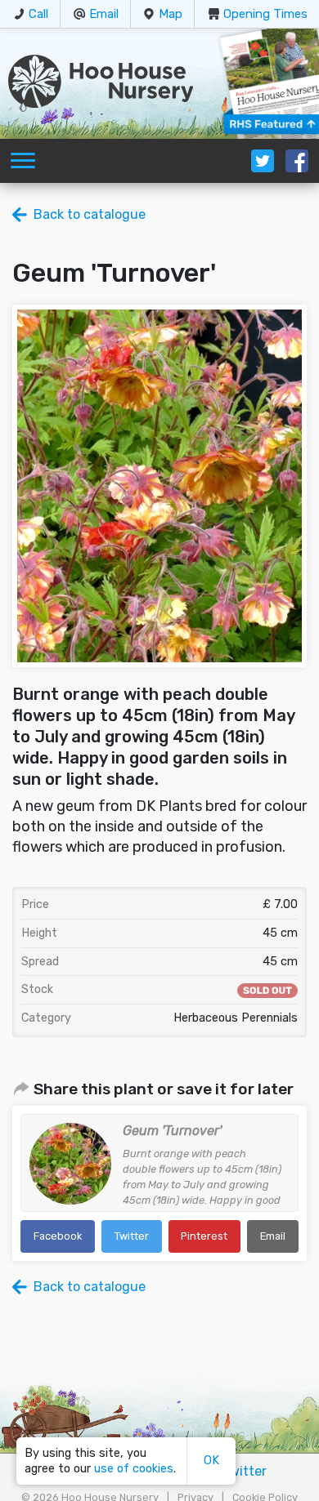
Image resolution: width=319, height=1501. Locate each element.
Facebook (58, 1236)
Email (104, 14)
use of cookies (133, 1469)
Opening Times (265, 14)
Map (170, 14)
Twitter (132, 1236)
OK (211, 1461)
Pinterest (204, 1236)
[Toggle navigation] (23, 160)
